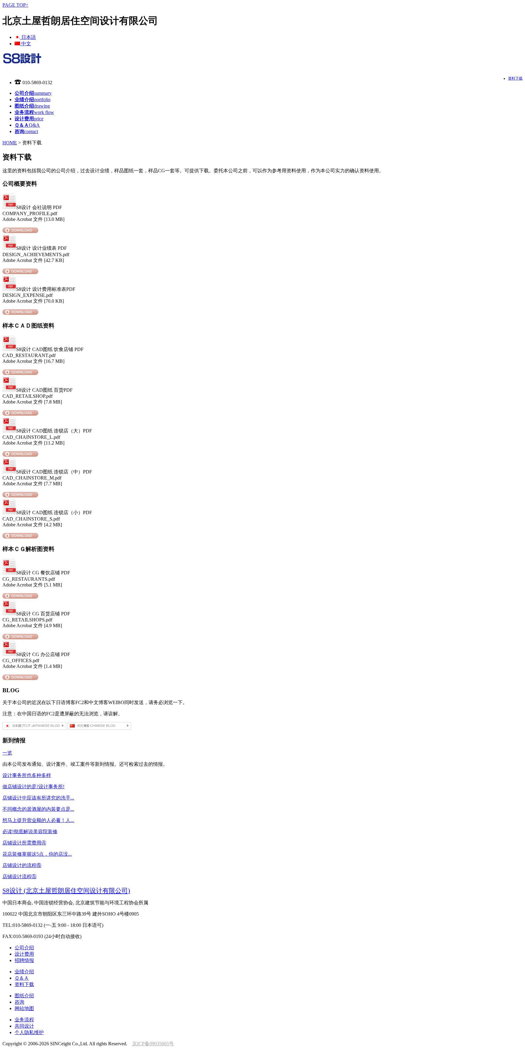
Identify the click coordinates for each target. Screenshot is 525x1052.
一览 (7, 752)
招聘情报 (24, 960)
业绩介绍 (24, 971)
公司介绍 (24, 947)
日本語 (28, 37)
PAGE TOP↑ (15, 5)
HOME (9, 142)
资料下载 (515, 78)
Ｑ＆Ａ (22, 978)
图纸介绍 (24, 995)
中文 (25, 43)
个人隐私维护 (29, 1032)
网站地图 (24, 1008)
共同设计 (24, 1026)
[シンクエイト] (22, 61)
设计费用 (24, 954)
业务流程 (24, 1019)
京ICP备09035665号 (153, 1043)
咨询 (19, 1002)
